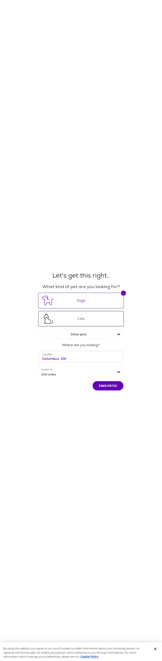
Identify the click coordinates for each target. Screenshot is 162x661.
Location (47, 354)
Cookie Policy (89, 656)
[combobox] (81, 334)
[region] (81, 651)
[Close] (155, 649)
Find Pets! (108, 386)
